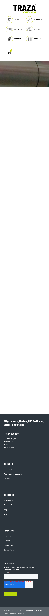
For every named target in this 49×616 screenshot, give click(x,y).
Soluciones (8, 500)
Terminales (8, 540)
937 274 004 (9, 447)
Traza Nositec (9, 469)
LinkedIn (7, 478)
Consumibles (9, 550)
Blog (5, 509)
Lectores (7, 536)
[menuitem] (15, 19)
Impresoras (8, 545)
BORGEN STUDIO (37, 610)
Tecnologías (8, 505)
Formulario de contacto (13, 474)
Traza (9, 94)
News (6, 514)
